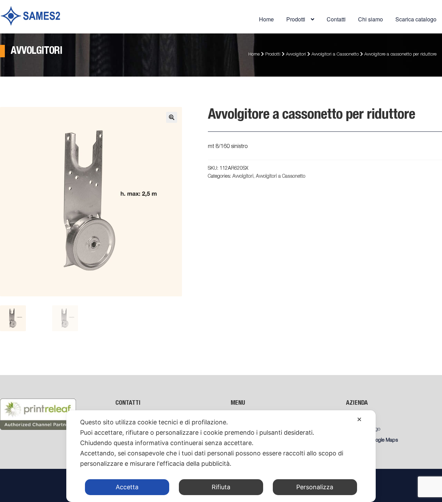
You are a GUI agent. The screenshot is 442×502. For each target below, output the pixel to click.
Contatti (336, 19)
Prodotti (272, 54)
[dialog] (221, 456)
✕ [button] (359, 419)
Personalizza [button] (314, 487)
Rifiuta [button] (221, 487)
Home (266, 19)
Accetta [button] (127, 487)
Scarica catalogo (415, 19)
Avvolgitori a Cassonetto (335, 54)
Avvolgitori (296, 54)
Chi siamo (370, 19)
